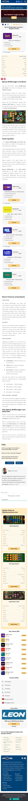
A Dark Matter (6, 737)
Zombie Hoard (6, 751)
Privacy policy (16, 799)
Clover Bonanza (14, 526)
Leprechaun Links (14, 601)
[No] (26, 797)
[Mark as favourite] (5, 24)
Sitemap (5, 788)
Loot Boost (5, 747)
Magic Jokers (18, 747)
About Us (5, 784)
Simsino (14, 274)
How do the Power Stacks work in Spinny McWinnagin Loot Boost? (10, 457)
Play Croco (8, 653)
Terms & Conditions (7, 787)
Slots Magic (8, 648)
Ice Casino (15, 229)
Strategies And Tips (7, 775)
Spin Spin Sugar (18, 749)
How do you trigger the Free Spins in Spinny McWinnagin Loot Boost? (11, 448)
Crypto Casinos (19, 775)
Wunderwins (16, 209)
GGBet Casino (16, 186)
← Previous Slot (9, 462)
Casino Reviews (19, 778)
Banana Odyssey (7, 739)
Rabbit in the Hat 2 (7, 749)
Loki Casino (15, 252)
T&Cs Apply (14, 726)
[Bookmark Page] (2, 25)
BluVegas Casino (9, 672)
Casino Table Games (7, 778)
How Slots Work (6, 777)
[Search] (17, 1)
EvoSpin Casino (9, 662)
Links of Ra (17, 744)
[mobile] (25, 1)
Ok (10, 799)
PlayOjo (7, 639)
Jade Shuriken (18, 741)
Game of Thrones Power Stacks (8, 742)
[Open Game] (8, 24)
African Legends (18, 737)
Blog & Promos (19, 780)
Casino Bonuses (19, 777)
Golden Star (15, 35)
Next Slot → (19, 462)
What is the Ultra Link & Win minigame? (11, 453)
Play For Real (14, 548)
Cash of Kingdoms (19, 739)
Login (14, 17)
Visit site (14, 49)
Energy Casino (9, 667)
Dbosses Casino (9, 644)
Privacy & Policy (6, 785)
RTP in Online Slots (7, 780)
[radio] (13, 24)
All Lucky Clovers (14, 564)
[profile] (21, 1)
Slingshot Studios (23, 56)
